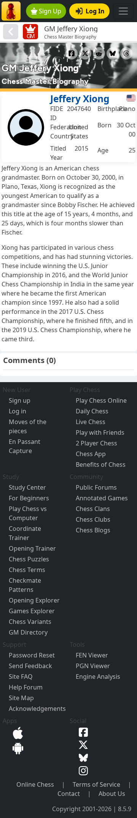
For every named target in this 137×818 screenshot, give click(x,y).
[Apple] (16, 732)
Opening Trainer (32, 548)
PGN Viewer (93, 666)
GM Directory (28, 632)
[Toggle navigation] (123, 11)
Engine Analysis (98, 676)
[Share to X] (85, 53)
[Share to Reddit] (99, 53)
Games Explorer (32, 611)
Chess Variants (30, 621)
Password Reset (32, 655)
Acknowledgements (37, 708)
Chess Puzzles (29, 559)
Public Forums (96, 487)
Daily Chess (92, 411)
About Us (112, 793)
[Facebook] (82, 731)
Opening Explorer (34, 600)
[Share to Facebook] (71, 53)
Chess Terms (27, 570)
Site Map (21, 698)
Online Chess (35, 784)
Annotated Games (102, 498)
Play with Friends (100, 432)
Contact (68, 793)
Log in (17, 411)
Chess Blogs (93, 530)
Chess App (91, 454)
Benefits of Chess (101, 464)
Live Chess (90, 422)
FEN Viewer (92, 655)
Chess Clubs (93, 519)
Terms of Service (96, 784)
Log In (95, 11)
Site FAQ (21, 676)
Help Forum (26, 687)
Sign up (19, 400)
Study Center (27, 487)
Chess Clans (93, 509)
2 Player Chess (96, 443)
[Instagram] (82, 770)
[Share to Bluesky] (113, 53)
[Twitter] (82, 744)
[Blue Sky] (82, 757)
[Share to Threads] (126, 53)
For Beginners (29, 498)
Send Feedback (30, 666)
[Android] (16, 747)
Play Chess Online (101, 400)
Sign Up (50, 11)
